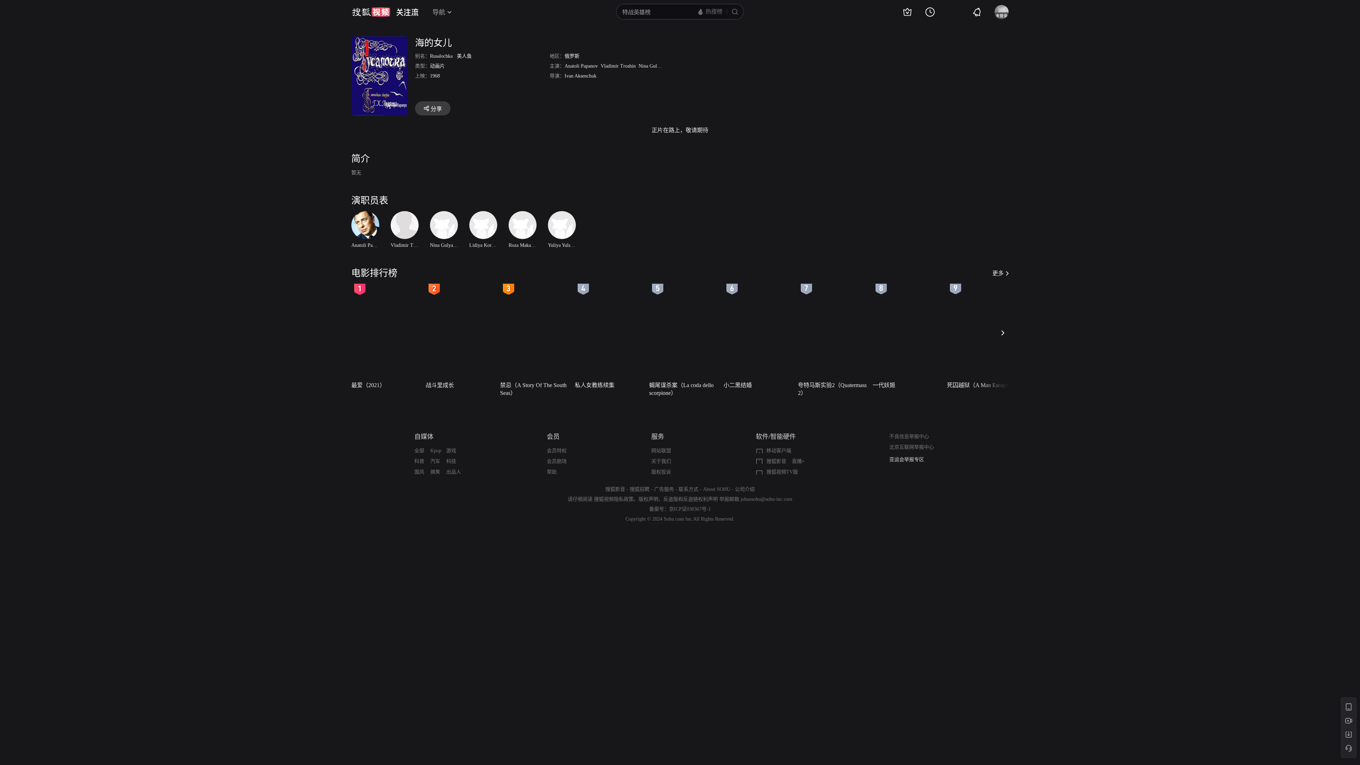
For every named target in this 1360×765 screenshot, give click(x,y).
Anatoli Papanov (581, 66)
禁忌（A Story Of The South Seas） (533, 389)
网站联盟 (661, 450)
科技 (451, 461)
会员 (553, 436)
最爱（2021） (368, 385)
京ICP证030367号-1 (690, 509)
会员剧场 (557, 461)
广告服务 (664, 489)
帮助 (552, 472)
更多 (998, 273)
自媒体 (424, 436)
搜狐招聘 (640, 489)
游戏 (451, 450)
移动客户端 (778, 450)
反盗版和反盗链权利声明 (690, 499)
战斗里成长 (440, 385)
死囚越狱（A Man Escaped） (982, 385)
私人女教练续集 (594, 385)
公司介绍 (745, 489)
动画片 (437, 66)
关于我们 (661, 461)
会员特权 (557, 450)
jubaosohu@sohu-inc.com (766, 499)
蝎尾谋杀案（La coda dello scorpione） (681, 389)
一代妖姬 (884, 385)
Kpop (435, 450)
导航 (438, 12)
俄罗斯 (572, 56)
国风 (419, 472)
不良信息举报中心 (909, 436)
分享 (436, 109)
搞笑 (435, 472)
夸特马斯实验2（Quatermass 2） (832, 389)
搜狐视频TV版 (782, 472)
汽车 (435, 461)
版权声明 (648, 499)
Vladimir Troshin (618, 66)
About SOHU (716, 489)
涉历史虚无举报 (906, 459)
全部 (419, 450)
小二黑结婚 (738, 385)
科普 (419, 461)
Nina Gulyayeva (655, 66)
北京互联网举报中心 (911, 447)
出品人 (453, 472)
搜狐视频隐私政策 (614, 499)
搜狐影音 (776, 461)
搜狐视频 (371, 12)
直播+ (798, 461)
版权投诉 (661, 472)
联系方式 (688, 489)
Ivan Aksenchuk (580, 76)
